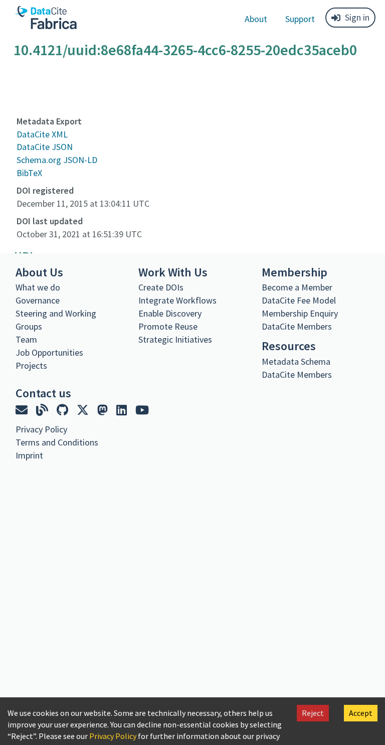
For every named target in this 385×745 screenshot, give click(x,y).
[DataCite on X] (84, 410)
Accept (360, 713)
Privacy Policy (112, 736)
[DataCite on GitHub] (64, 410)
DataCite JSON (45, 147)
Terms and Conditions (57, 442)
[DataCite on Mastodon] (103, 410)
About (256, 19)
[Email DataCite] (23, 410)
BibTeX (29, 173)
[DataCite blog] (43, 410)
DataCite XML (42, 134)
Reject (313, 713)
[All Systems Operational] (19, 474)
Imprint (29, 455)
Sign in (357, 17)
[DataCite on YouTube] (142, 410)
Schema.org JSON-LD (57, 160)
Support (300, 19)
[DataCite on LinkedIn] (122, 410)
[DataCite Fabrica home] (45, 17)
